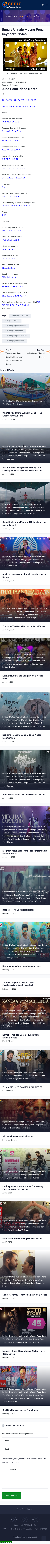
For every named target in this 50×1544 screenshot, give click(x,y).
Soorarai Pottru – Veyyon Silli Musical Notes (24, 1294)
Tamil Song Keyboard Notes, (28, 450)
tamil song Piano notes (14, 331)
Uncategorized (8, 459)
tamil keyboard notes (20, 316)
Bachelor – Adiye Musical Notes (18, 910)
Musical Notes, (21, 446)
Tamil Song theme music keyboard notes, (28, 401)
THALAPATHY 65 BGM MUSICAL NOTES (22, 1087)
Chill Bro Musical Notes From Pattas (20, 1410)
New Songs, (32, 446)
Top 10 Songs (18, 404)
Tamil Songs (23, 16)
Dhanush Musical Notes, (12, 655)
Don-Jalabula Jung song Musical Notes (22, 966)
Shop (19, 1509)
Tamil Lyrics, (7, 401)
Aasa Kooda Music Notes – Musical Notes (23, 794)
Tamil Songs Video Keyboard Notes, (32, 456)
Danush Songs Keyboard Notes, (14, 826)
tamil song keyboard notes (15, 326)
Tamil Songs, (7, 404)
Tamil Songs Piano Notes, (28, 615)
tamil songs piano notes (14, 341)
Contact (30, 1509)
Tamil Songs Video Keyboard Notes (21, 514)
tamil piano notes (11, 321)
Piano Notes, (42, 446)
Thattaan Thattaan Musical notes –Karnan (23, 626)
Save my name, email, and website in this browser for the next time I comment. (24, 1460)
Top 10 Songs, (8, 958)
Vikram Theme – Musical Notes (18, 1136)
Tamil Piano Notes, (9, 450)
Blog (23, 1509)
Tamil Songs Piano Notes (18, 1079)
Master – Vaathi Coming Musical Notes (22, 1238)
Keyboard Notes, (9, 446)
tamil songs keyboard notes (16, 336)
